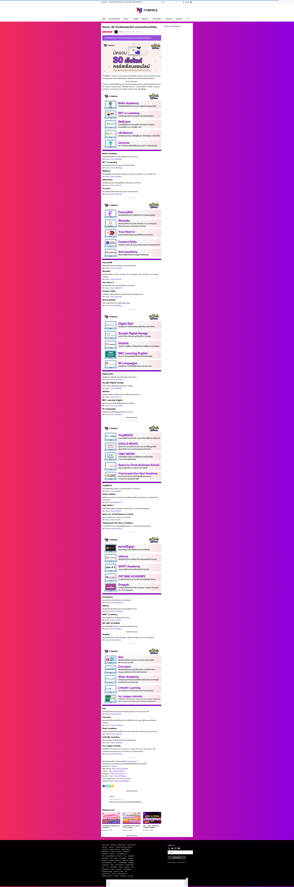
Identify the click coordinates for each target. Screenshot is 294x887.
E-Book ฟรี (169, 19)
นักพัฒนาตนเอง (106, 874)
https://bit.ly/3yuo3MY (114, 268)
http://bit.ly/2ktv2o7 (118, 773)
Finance (125, 19)
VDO (132, 867)
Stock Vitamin (119, 865)
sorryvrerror (105, 865)
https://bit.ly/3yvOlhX (114, 176)
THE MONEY (113, 867)
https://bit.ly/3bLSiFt (113, 520)
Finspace (106, 822)
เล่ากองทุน (123, 876)
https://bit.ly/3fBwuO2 (114, 754)
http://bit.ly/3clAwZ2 (123, 778)
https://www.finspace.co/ (115, 799)
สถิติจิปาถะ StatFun (107, 876)
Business (104, 847)
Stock (112, 865)
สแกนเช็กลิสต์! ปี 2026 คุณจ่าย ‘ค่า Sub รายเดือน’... (131, 826)
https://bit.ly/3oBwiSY (114, 491)
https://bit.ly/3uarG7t (113, 620)
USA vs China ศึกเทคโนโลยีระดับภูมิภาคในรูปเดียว (151, 826)
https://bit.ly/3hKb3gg (114, 168)
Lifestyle (135, 19)
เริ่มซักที (116, 876)
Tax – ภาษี (105, 867)
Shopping (131, 863)
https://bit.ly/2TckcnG (114, 714)
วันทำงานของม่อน (122, 874)
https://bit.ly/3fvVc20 (113, 185)
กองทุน (113, 869)
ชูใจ (126, 871)
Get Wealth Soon (121, 854)
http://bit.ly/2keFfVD (116, 771)
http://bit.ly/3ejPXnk (122, 781)
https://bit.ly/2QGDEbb (114, 611)
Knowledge (122, 858)
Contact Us (179, 19)
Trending (126, 867)
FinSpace (121, 32)
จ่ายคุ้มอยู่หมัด (127, 869)
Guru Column (157, 19)
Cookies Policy (181, 862)
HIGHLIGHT (131, 856)
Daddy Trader (125, 849)
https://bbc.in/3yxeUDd (114, 406)
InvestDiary (105, 858)
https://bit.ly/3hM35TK (114, 288)
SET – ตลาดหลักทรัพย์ (120, 863)
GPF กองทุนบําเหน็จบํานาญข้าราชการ (112, 856)
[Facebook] (103, 786)
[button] (162, 2)
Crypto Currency (115, 849)
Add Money (105, 845)
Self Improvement (107, 31)
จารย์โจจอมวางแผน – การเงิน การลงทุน (113, 871)
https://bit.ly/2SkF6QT (114, 279)
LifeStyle (130, 858)
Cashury (111, 847)
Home (104, 19)
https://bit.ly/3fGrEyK (113, 511)
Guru (125, 856)
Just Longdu (114, 858)
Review (131, 860)
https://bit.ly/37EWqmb (118, 776)
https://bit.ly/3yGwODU (114, 379)
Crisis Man (105, 849)
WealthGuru (105, 869)
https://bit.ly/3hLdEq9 (114, 305)
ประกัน (114, 874)
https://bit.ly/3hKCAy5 (114, 194)
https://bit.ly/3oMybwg (114, 725)
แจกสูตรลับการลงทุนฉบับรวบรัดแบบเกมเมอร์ (111, 826)
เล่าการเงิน (130, 876)
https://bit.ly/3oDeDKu (114, 742)
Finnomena (126, 851)
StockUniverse (129, 865)
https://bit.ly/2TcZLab (114, 734)
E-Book (112, 851)
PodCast (125, 860)
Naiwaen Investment (115, 860)
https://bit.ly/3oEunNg (114, 297)
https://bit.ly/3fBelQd (113, 502)
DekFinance (105, 851)
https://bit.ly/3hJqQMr (114, 159)
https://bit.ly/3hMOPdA (114, 602)
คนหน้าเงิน (119, 869)
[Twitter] (106, 786)
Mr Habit (104, 860)
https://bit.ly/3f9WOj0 (114, 388)
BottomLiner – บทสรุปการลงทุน (127, 845)
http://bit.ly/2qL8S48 (120, 769)
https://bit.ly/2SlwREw (114, 629)
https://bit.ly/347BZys (114, 528)
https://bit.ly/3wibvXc (113, 640)
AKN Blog (113, 845)
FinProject (145, 19)
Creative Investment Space (123, 847)
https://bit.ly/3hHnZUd (114, 414)
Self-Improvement (114, 19)
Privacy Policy (172, 862)
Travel (120, 867)
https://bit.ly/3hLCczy (113, 397)
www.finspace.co (132, 761)
